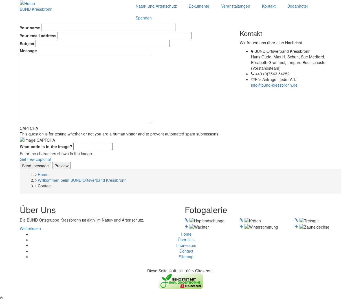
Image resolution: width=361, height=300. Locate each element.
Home (186, 234)
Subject (27, 43)
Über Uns (186, 239)
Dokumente (199, 6)
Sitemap (186, 256)
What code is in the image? (46, 146)
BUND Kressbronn (36, 9)
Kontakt (269, 6)
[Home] (27, 3)
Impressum (186, 245)
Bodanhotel (297, 6)
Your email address (38, 35)
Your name (30, 27)
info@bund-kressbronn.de (274, 85)
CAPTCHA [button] (29, 128)
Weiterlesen (30, 228)
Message (28, 50)
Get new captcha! (35, 159)
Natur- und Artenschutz (156, 6)
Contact (186, 251)
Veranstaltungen (235, 6)
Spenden (144, 18)
